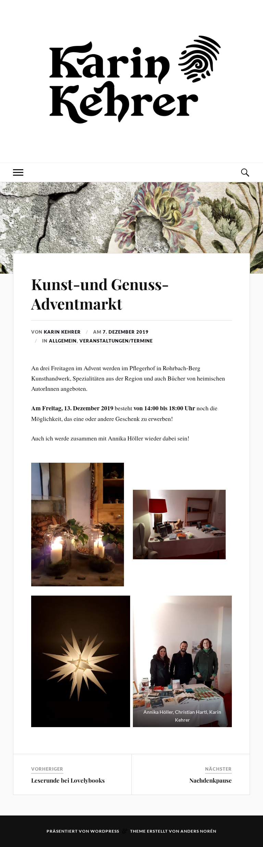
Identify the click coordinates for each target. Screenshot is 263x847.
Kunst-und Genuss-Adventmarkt (100, 293)
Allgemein (63, 341)
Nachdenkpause (210, 780)
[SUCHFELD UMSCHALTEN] (245, 172)
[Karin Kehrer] (131, 142)
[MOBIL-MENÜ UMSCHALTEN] (18, 172)
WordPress (104, 831)
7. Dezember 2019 (126, 332)
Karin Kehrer (62, 332)
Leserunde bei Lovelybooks (68, 780)
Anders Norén (198, 831)
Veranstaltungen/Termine (116, 341)
